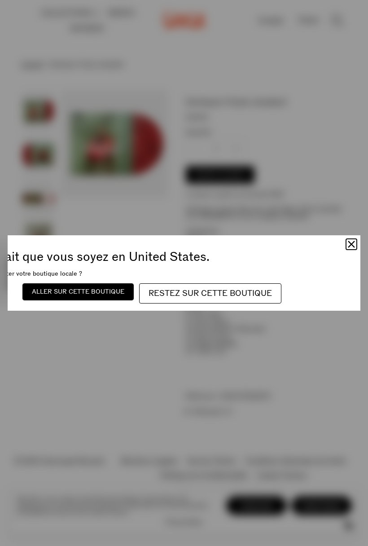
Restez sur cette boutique (210, 293)
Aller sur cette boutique (78, 291)
